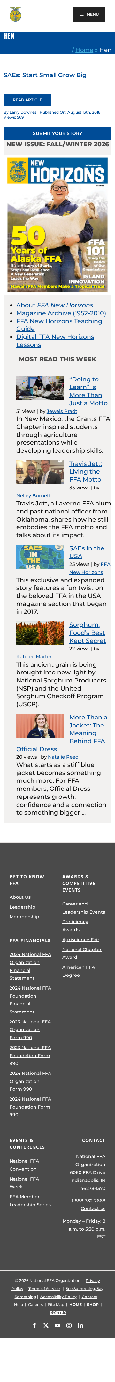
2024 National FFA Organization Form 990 (30, 1081)
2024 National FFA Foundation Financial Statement (30, 1000)
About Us (20, 897)
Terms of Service (44, 1288)
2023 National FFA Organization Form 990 (30, 1029)
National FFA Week (24, 1183)
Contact (89, 1296)
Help (18, 1304)
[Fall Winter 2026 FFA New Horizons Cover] (57, 157)
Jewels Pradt (62, 411)
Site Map (56, 1304)
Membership (24, 917)
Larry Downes (23, 112)
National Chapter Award (82, 953)
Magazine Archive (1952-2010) (61, 313)
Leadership (22, 907)
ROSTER (58, 1312)
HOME (75, 1304)
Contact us (93, 1208)
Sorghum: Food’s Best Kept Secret (87, 632)
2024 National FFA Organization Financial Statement (30, 966)
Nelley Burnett (33, 496)
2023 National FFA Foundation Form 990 (30, 1055)
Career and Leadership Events (83, 908)
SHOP (93, 1304)
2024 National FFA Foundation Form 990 (30, 1107)
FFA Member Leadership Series (30, 1201)
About (54, 305)
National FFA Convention (24, 1165)
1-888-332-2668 (88, 1201)
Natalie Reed (63, 757)
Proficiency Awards (75, 925)
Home (84, 50)
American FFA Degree (78, 971)
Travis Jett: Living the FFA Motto (85, 471)
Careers (35, 1304)
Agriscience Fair (80, 939)
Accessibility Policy (58, 1296)
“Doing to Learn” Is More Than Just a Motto (88, 391)
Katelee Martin (33, 657)
